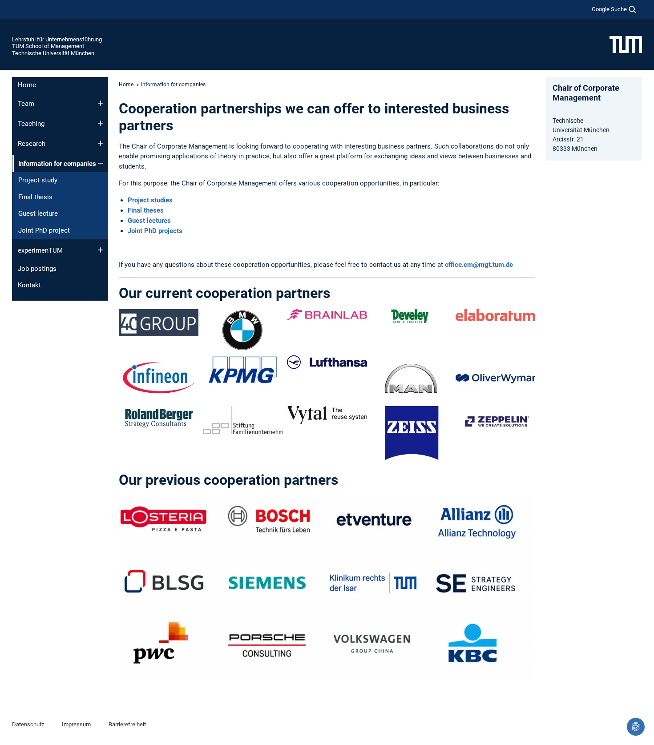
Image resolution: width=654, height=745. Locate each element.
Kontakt (29, 285)
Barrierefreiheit (127, 724)
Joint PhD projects (155, 231)
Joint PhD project (44, 230)
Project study (37, 180)
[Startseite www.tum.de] (626, 44)
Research (31, 144)
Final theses (146, 210)
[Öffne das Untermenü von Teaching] (100, 123)
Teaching (31, 124)
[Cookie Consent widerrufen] (636, 727)
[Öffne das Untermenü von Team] (100, 103)
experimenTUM (40, 250)
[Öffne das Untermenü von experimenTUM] (100, 250)
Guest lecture (38, 213)
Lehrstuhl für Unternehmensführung (57, 39)
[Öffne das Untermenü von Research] (100, 143)
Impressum (76, 724)
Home (27, 85)
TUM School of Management (48, 46)
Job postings (37, 269)
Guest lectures (149, 221)
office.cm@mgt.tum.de (479, 265)
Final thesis (35, 197)
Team (26, 104)
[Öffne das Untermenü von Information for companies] (100, 163)
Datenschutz (28, 724)
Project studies (150, 200)
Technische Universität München (53, 53)
